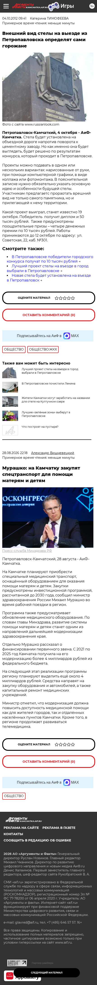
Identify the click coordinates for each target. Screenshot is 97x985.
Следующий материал (46, 972)
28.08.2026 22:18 (15, 453)
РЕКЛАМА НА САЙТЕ (21, 828)
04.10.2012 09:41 (14, 18)
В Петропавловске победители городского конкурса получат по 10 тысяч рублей (50, 259)
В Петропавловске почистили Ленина (48, 383)
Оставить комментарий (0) (49, 315)
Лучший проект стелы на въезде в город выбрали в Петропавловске (47, 268)
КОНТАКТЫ (13, 834)
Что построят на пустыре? (40, 426)
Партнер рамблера (42, 963)
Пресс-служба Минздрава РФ (27, 551)
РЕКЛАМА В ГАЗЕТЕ (58, 828)
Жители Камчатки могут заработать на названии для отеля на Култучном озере (56, 399)
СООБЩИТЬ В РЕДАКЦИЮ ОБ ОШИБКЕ (37, 840)
